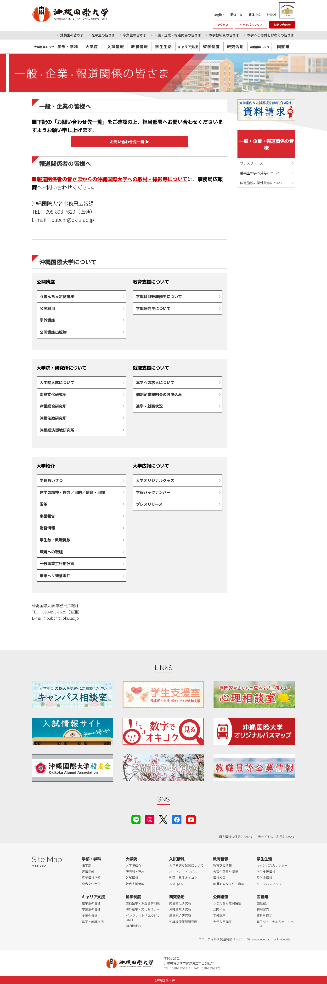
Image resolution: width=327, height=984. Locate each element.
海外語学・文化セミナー (143, 909)
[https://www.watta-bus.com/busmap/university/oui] (254, 731)
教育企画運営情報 (225, 871)
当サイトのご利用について (276, 836)
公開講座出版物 (53, 332)
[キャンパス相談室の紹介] (72, 694)
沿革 (43, 504)
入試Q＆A (176, 883)
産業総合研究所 (53, 406)
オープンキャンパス (183, 871)
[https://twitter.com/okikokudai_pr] (163, 819)
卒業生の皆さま (134, 35)
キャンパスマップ (251, 25)
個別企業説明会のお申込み (159, 394)
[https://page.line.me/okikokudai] (136, 819)
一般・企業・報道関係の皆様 (266, 144)
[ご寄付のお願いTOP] (163, 767)
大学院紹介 (133, 865)
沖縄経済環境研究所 (57, 430)
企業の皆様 (89, 915)
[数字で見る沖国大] (163, 731)
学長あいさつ (51, 480)
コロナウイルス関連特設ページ (220, 939)
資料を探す (264, 915)
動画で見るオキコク (183, 877)
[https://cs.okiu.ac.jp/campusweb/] (287, 10)
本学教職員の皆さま (224, 35)
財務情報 (47, 528)
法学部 (86, 865)
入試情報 (115, 46)
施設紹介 (263, 903)
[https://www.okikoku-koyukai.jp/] (72, 767)
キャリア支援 (93, 896)
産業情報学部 (91, 877)
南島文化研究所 (53, 394)
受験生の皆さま (72, 35)
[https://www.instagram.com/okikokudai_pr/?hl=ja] (149, 819)
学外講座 (47, 320)
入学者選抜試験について (186, 865)
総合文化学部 (91, 883)
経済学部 (88, 871)
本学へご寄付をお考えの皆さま (270, 35)
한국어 (271, 14)
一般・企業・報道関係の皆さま (177, 35)
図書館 (283, 46)
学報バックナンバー (153, 492)
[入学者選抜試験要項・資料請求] (266, 109)
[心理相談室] (254, 694)
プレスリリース (149, 504)
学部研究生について (153, 308)
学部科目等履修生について (159, 296)
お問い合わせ (282, 25)
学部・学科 (68, 46)
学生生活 (163, 46)
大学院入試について (57, 382)
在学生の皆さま (103, 35)
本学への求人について (155, 382)
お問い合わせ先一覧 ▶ (129, 141)
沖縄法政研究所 (53, 418)
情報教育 (219, 877)
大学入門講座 (222, 921)
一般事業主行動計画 (57, 563)
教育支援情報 (135, 883)
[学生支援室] (163, 694)
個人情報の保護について (236, 836)
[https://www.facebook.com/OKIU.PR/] (176, 819)
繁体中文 (254, 14)
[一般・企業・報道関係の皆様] (163, 73)
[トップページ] (91, 14)
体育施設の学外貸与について (261, 182)
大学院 (91, 46)
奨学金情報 (264, 877)
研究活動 (235, 46)
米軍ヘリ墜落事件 (55, 575)
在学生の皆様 (91, 903)
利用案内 (263, 909)
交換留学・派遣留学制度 (143, 903)
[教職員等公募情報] (254, 767)
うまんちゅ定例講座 (57, 296)
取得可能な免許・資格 (228, 883)
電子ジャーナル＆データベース (275, 923)
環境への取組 (51, 552)
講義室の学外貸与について (260, 172)
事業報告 (47, 516)
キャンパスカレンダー (272, 865)
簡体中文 (236, 14)
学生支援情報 (266, 871)
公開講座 (220, 896)
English (219, 14)
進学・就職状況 (149, 406)
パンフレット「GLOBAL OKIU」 (142, 917)
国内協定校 (133, 925)
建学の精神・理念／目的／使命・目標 (72, 492)
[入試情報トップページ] (72, 731)
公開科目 (47, 308)
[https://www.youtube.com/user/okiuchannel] (191, 819)
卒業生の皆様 (91, 909)
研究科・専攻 (135, 871)
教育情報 (139, 46)
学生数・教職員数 (55, 540)
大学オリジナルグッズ (155, 480)
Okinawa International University (268, 939)
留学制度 (211, 46)
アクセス (223, 25)
